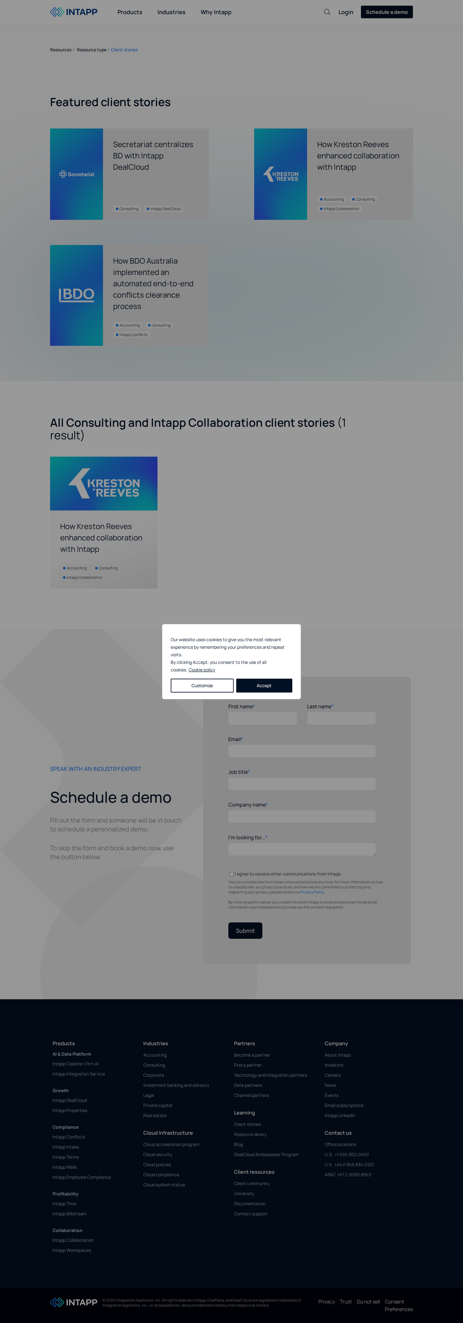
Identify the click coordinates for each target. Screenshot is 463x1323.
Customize (202, 685)
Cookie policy (202, 670)
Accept (264, 685)
